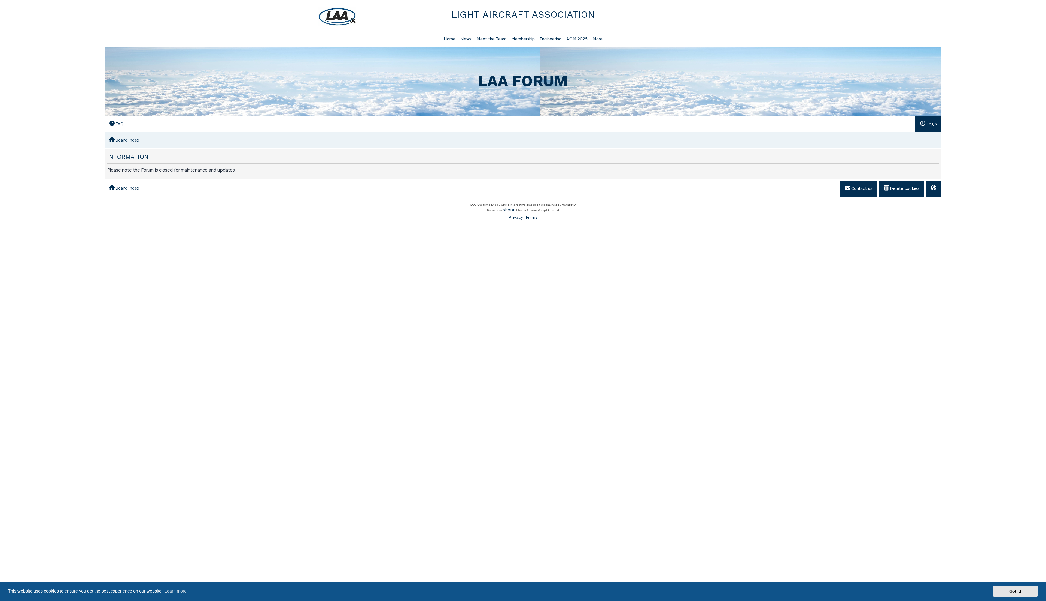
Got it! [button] (1015, 591)
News (466, 38)
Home (449, 38)
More (597, 38)
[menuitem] (116, 123)
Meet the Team (491, 38)
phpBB (509, 210)
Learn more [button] (176, 591)
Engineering (550, 38)
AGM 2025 (577, 38)
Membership (523, 38)
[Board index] (231, 16)
